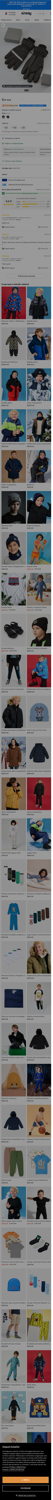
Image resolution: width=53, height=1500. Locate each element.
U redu (25, 1480)
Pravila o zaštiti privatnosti (13, 1469)
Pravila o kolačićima (17, 1467)
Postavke (26, 1488)
